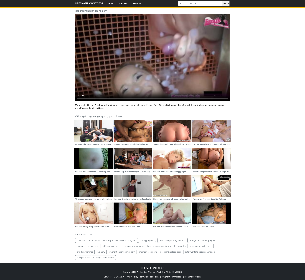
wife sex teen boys (111, 246)
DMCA (106, 276)
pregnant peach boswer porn (122, 252)
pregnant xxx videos (192, 276)
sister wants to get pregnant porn (200, 252)
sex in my (101, 252)
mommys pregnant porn (88, 246)
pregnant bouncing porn (201, 246)
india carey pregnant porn (159, 246)
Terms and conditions (150, 276)
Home (110, 3)
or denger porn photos (103, 257)
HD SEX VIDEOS (152, 267)
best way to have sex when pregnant (119, 240)
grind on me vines (85, 252)
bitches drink (180, 246)
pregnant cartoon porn (170, 252)
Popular (123, 3)
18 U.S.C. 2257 (117, 276)
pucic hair (81, 240)
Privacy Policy (132, 276)
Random (137, 3)
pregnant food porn (148, 252)
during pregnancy (148, 240)
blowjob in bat (83, 257)
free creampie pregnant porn (173, 240)
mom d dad (94, 240)
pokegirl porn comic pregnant (203, 240)
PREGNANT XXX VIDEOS (89, 3)
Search (226, 3)
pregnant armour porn (133, 246)
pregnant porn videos (171, 276)
